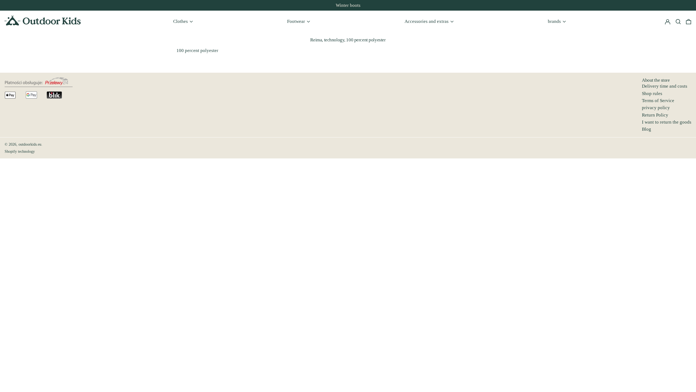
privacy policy (656, 107)
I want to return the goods (666, 122)
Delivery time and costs (664, 86)
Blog (646, 129)
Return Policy (655, 115)
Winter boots (348, 5)
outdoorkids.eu (29, 144)
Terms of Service (658, 100)
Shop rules (652, 93)
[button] (688, 21)
